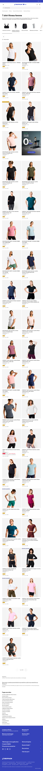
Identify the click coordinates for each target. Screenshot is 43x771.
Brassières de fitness (7, 30)
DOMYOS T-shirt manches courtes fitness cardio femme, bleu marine (31, 391)
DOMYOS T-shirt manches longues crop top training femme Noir (31, 569)
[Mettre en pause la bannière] (38, 1)
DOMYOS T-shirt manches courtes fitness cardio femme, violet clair (11, 361)
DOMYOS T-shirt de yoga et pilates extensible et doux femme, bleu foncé (30, 629)
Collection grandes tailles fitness (8, 699)
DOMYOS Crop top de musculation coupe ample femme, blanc (11, 599)
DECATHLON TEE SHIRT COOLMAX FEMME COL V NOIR (30, 63)
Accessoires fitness (6, 723)
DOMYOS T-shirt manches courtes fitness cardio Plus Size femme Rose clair (31, 599)
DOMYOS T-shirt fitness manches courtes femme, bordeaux (31, 510)
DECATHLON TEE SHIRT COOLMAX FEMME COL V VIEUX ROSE (11, 242)
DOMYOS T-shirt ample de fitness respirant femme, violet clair (31, 93)
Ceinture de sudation (6, 711)
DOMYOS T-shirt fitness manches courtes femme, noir (31, 450)
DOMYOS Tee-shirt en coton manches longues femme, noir (11, 212)
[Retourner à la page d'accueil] (20, 4)
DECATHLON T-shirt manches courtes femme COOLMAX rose (10, 152)
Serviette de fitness (5, 703)
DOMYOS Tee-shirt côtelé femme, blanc (11, 509)
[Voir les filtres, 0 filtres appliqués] (3, 36)
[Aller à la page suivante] (26, 670)
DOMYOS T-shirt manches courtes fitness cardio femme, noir (31, 361)
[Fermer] (40, 1)
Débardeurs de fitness (34, 30)
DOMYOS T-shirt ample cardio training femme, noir (30, 123)
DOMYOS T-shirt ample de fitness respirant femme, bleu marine (12, 301)
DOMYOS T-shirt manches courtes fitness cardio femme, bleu (31, 480)
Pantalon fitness (5, 696)
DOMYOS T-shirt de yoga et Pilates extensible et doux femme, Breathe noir (30, 301)
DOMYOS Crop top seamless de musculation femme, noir (9, 569)
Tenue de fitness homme (6, 706)
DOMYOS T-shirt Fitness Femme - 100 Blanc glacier (12, 63)
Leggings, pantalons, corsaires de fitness (16, 31)
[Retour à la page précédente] (17, 670)
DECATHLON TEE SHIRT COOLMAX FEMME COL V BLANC (11, 271)
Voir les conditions (31, 152)
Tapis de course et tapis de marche (8, 717)
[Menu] (3, 4)
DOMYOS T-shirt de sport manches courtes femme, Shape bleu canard (12, 539)
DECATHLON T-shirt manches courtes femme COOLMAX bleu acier (30, 271)
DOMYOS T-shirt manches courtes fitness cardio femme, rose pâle (31, 331)
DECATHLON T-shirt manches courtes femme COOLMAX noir (10, 182)
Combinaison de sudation (7, 716)
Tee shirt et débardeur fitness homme (9, 694)
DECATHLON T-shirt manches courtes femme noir (10, 123)
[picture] (11, 51)
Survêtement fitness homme (7, 700)
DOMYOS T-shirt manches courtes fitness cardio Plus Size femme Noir (11, 480)
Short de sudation (5, 705)
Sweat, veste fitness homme (7, 702)
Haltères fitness (5, 714)
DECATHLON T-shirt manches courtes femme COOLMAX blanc (10, 331)
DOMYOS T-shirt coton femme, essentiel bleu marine (11, 93)
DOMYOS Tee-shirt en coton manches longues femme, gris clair (30, 420)
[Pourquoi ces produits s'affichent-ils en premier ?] (2, 39)
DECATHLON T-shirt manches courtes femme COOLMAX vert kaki (30, 182)
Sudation (4, 719)
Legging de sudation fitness (7, 708)
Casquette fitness (5, 720)
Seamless (4, 713)
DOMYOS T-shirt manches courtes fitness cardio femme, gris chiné (11, 420)
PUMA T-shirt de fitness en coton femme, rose (11, 450)
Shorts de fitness (25, 30)
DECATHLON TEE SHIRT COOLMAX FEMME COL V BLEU (30, 242)
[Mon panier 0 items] (39, 4)
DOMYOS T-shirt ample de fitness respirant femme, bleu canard (31, 212)
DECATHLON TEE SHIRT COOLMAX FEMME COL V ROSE (11, 391)
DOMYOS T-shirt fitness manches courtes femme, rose (11, 629)
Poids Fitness (4, 722)
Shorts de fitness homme (7, 697)
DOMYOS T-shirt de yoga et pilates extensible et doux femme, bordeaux (30, 539)
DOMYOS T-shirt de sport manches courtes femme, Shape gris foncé (12, 659)
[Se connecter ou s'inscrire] (37, 4)
